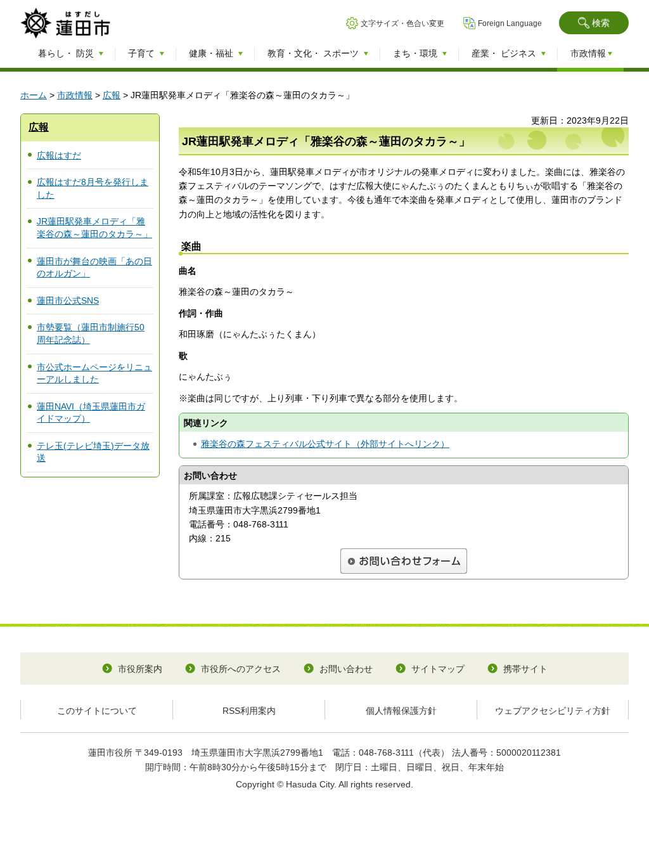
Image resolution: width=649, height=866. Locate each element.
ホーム (33, 95)
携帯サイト (525, 669)
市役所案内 (140, 669)
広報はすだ (59, 155)
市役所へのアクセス (241, 669)
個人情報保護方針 (401, 711)
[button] (594, 22)
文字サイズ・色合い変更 (402, 23)
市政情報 (75, 95)
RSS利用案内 (249, 711)
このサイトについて (97, 711)
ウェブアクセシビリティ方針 (552, 711)
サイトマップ (438, 669)
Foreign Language (510, 23)
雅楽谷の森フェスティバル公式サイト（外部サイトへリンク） (325, 444)
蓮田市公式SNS (68, 300)
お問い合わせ (346, 669)
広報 (111, 95)
